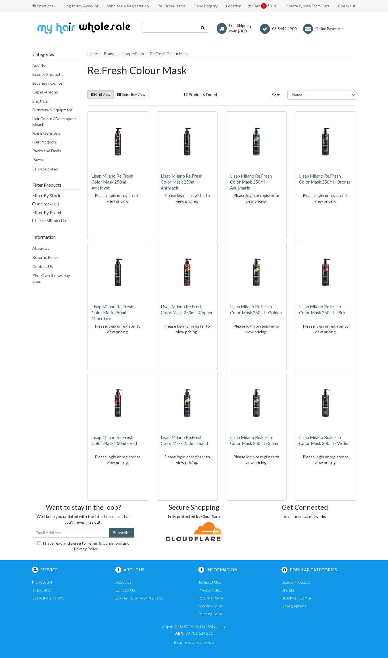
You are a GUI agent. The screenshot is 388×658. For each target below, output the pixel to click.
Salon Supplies (45, 168)
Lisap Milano (51, 220)
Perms (38, 159)
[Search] (202, 28)
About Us (40, 248)
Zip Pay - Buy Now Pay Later (139, 597)
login (112, 195)
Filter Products (47, 185)
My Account (42, 582)
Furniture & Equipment (52, 109)
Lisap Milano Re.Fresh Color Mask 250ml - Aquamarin (251, 181)
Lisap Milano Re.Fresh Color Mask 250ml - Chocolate (112, 312)
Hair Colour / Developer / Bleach (54, 121)
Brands (38, 65)
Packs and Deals (46, 150)
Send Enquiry (206, 5)
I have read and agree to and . (86, 546)
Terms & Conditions (104, 543)
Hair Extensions (46, 133)
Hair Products (44, 141)
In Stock (48, 203)
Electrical (40, 101)
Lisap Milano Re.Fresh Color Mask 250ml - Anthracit (182, 181)
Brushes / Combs (47, 83)
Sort (276, 94)
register (129, 195)
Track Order (42, 590)
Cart (264, 5)
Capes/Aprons (45, 91)
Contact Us (42, 266)
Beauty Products (47, 74)
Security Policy (210, 605)
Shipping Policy (210, 613)
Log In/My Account (81, 5)
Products (44, 5)
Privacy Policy (86, 548)
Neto (210, 642)
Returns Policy (45, 257)
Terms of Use (209, 582)
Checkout (347, 5)
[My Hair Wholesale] (83, 27)
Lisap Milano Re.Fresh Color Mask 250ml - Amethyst (112, 181)
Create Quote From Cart (307, 5)
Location (233, 5)
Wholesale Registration (128, 5)
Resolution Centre (48, 597)
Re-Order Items (171, 5)
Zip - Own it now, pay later (51, 278)
